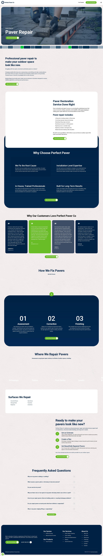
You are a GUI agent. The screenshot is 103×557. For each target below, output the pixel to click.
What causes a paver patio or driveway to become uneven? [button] (44, 482)
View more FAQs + (51, 514)
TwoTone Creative (94, 551)
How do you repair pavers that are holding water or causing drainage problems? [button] (49, 498)
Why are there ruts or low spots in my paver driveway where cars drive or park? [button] (49, 492)
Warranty (7, 551)
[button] (13, 38)
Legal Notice (11, 551)
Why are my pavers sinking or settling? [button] (38, 476)
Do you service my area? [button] (34, 487)
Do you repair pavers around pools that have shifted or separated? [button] (46, 503)
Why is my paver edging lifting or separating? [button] (40, 509)
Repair (53, 354)
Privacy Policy (17, 551)
